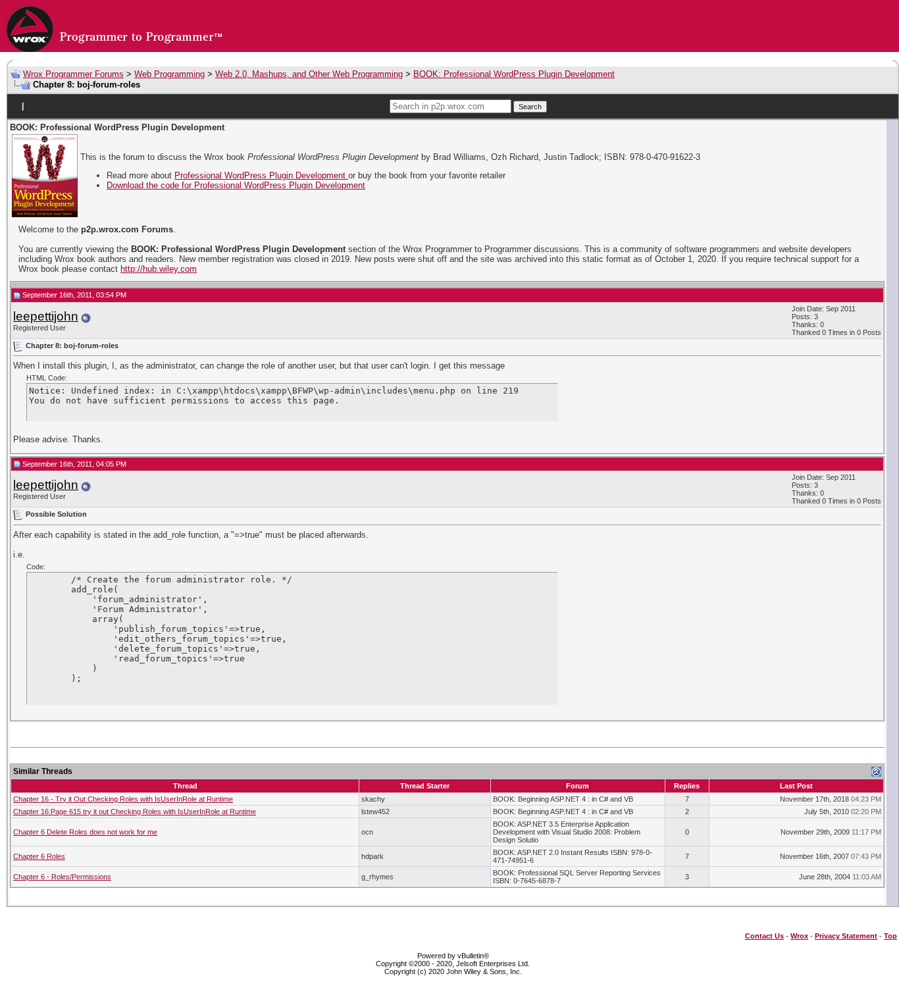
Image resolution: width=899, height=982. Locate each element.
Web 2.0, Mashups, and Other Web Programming (309, 74)
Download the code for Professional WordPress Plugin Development (236, 185)
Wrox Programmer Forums (73, 74)
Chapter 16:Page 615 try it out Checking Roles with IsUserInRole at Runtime (134, 811)
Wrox (799, 936)
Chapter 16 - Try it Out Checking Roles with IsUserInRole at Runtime (123, 799)
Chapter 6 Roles (39, 856)
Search (530, 107)
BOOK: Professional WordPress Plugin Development (514, 74)
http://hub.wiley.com (158, 269)
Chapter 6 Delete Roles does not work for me (85, 832)
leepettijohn (45, 316)
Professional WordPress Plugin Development (261, 175)
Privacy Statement (846, 936)
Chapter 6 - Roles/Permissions (62, 877)
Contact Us (764, 936)
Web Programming (169, 74)
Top (890, 936)
